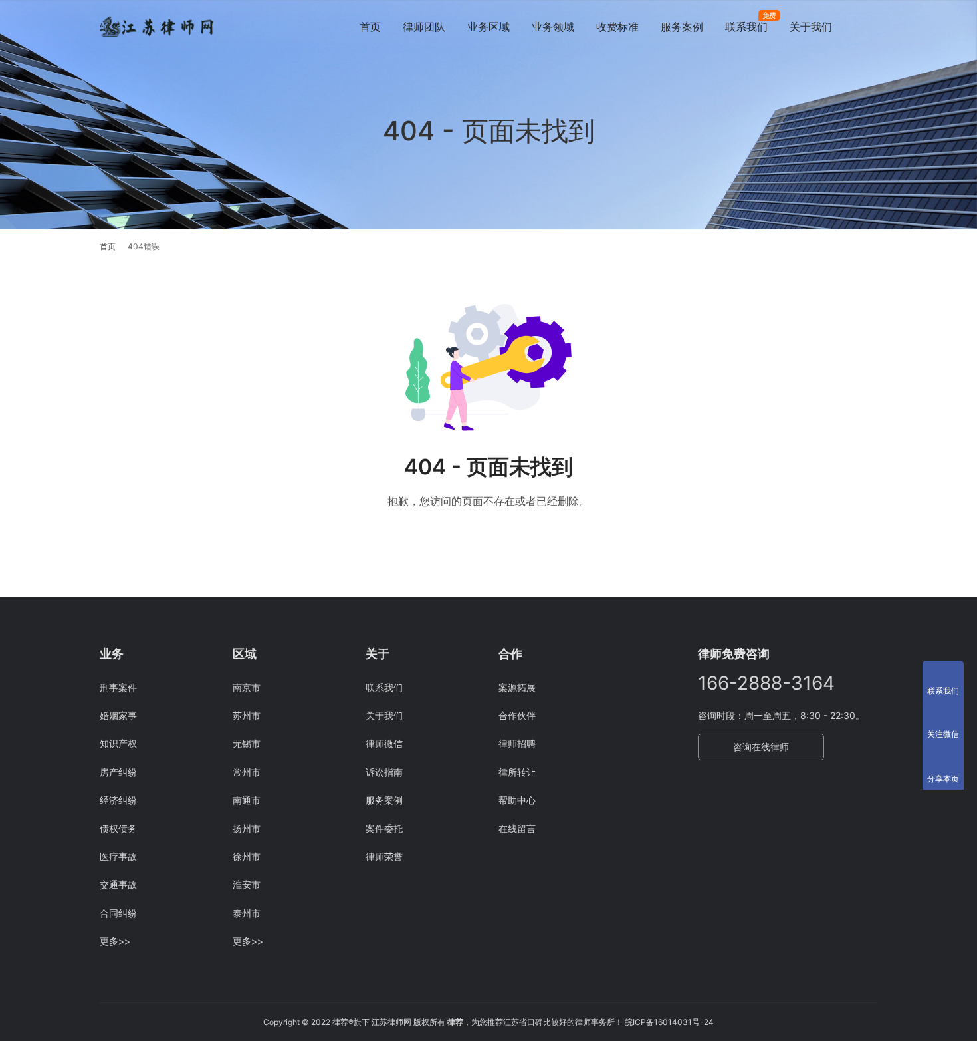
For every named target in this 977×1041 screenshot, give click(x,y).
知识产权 (118, 743)
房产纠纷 (118, 772)
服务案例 (682, 26)
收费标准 (617, 26)
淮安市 (247, 884)
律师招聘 (517, 743)
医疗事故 (118, 856)
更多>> (115, 941)
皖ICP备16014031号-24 (669, 1022)
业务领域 (553, 26)
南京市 (247, 687)
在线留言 (517, 828)
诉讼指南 (384, 772)
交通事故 (118, 884)
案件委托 (384, 828)
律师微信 (384, 743)
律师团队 (424, 26)
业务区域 (488, 26)
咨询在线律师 (761, 746)
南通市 (247, 800)
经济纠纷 (118, 800)
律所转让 (517, 772)
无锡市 (247, 743)
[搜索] (871, 26)
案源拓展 (517, 687)
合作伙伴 (517, 715)
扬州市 (247, 828)
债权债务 (118, 828)
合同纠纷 (118, 913)
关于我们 (811, 26)
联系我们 (746, 26)
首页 (370, 26)
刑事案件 (118, 687)
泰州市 (247, 913)
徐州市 (247, 856)
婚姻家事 (118, 715)
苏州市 (247, 715)
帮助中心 (517, 800)
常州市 (247, 772)
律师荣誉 (384, 856)
